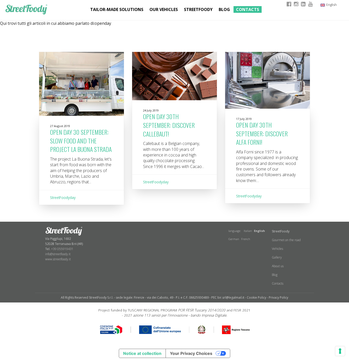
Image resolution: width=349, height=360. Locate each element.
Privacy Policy (278, 297)
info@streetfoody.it (58, 254)
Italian (248, 231)
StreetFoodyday (63, 197)
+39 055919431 (62, 249)
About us (278, 266)
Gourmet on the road (286, 240)
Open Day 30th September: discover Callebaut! (169, 125)
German (233, 239)
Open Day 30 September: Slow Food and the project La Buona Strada (81, 140)
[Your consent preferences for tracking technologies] (340, 351)
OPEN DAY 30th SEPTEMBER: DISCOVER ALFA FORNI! (262, 133)
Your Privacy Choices (191, 353)
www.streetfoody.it (58, 259)
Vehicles (277, 248)
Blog (224, 9)
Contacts (247, 9)
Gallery (277, 257)
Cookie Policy (256, 297)
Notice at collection (142, 353)
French (245, 239)
